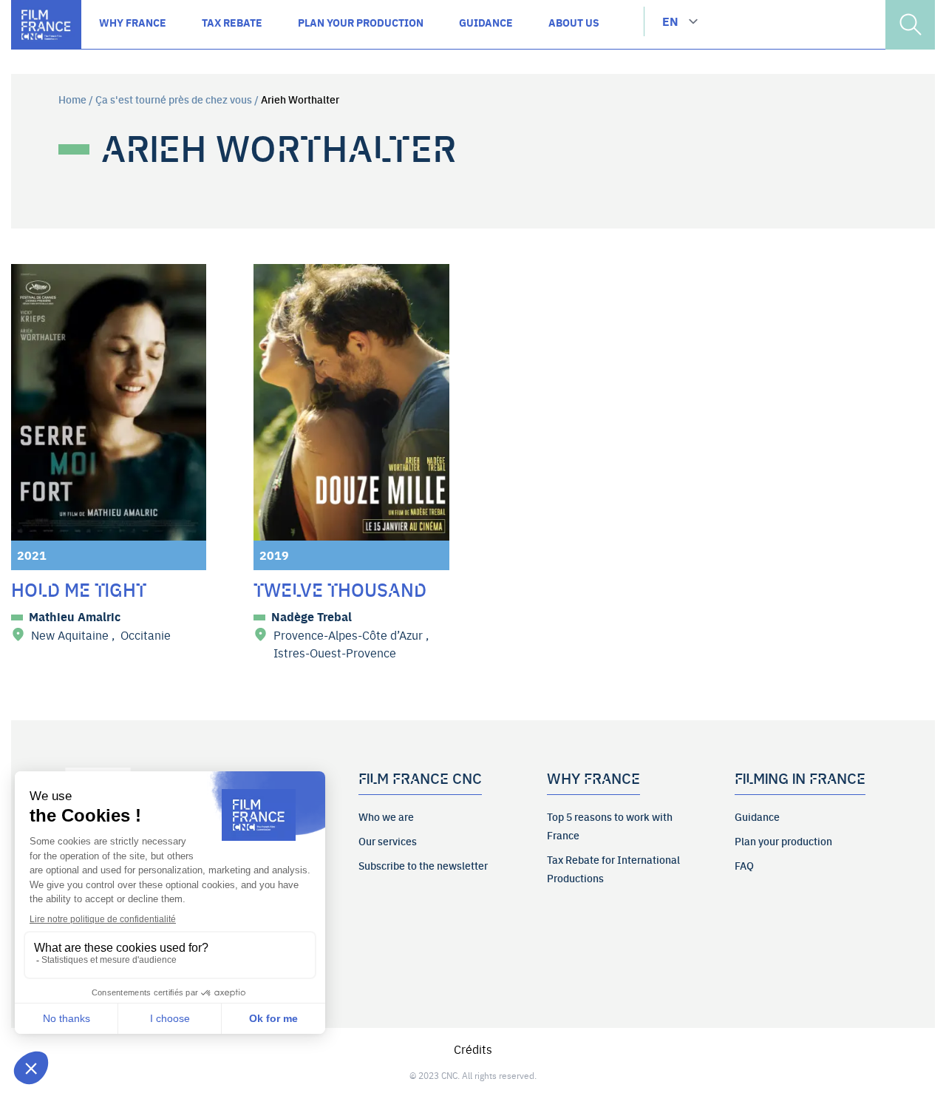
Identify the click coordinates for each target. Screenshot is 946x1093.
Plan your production (783, 840)
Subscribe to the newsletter (423, 865)
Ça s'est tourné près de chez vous (173, 99)
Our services (387, 840)
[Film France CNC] (46, 25)
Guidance (757, 816)
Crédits (473, 1048)
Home (72, 99)
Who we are (386, 816)
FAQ (744, 865)
